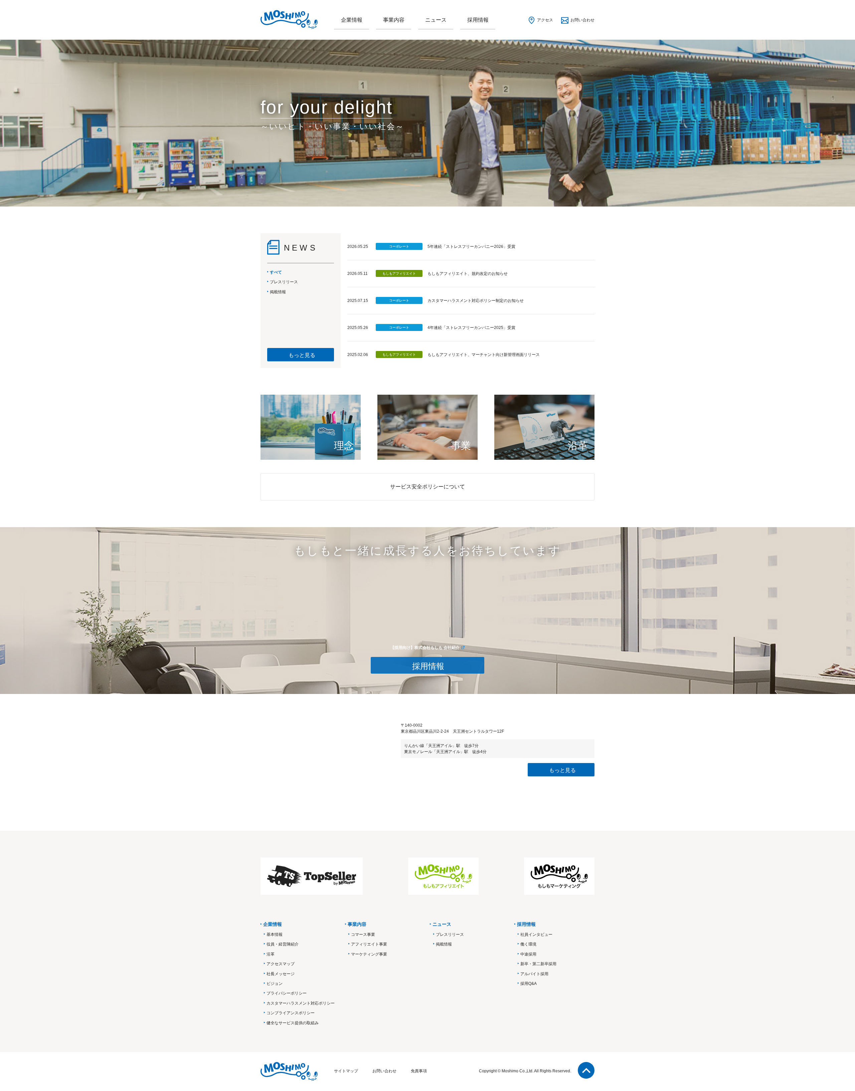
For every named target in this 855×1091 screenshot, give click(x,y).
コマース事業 (363, 934)
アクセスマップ (281, 964)
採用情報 (478, 20)
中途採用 (528, 954)
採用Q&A (528, 983)
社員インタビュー (536, 934)
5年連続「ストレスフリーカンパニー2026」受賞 (471, 246)
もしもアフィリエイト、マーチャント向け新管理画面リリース (484, 354)
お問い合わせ (582, 20)
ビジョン (275, 983)
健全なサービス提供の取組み (293, 1023)
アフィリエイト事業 (369, 944)
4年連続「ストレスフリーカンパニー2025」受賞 (471, 327)
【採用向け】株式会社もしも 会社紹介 (425, 647)
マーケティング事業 (369, 954)
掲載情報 (444, 944)
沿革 (271, 954)
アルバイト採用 (534, 974)
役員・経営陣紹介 (283, 944)
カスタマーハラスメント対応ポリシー (301, 1003)
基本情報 (275, 934)
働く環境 (528, 944)
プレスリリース (450, 934)
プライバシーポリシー (287, 993)
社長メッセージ (281, 974)
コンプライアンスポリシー (291, 1013)
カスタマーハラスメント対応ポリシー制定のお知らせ (476, 300)
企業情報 (351, 20)
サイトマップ (346, 1071)
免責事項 (419, 1071)
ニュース (436, 20)
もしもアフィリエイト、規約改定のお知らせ (468, 273)
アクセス (545, 20)
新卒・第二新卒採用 (538, 964)
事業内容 (393, 20)
